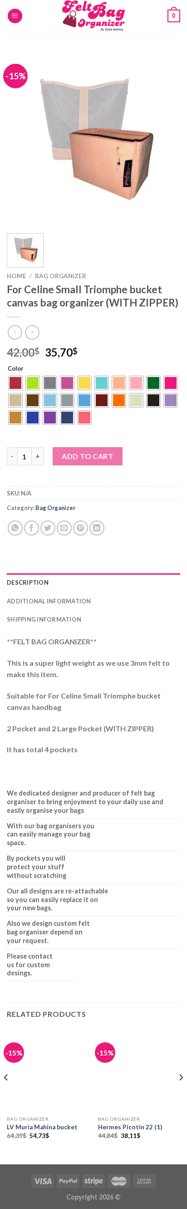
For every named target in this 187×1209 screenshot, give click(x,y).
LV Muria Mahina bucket (42, 1127)
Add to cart (87, 456)
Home (16, 276)
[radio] (15, 383)
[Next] (165, 137)
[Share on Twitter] (47, 528)
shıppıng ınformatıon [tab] (44, 619)
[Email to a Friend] (64, 528)
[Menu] (15, 16)
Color (16, 369)
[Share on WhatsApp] (15, 528)
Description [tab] (28, 582)
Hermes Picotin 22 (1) (130, 1127)
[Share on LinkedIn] (96, 528)
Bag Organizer (60, 276)
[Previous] (22, 137)
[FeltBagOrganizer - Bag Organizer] (93, 16)
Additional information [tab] (49, 601)
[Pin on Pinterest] (80, 528)
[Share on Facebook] (31, 528)
